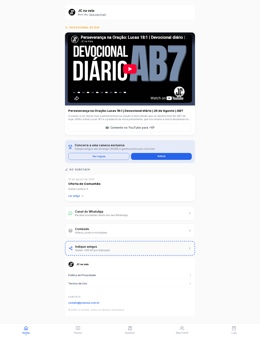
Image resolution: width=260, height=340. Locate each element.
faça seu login (97, 14)
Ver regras (98, 156)
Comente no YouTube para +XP (132, 127)
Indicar (161, 156)
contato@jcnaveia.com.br (84, 302)
